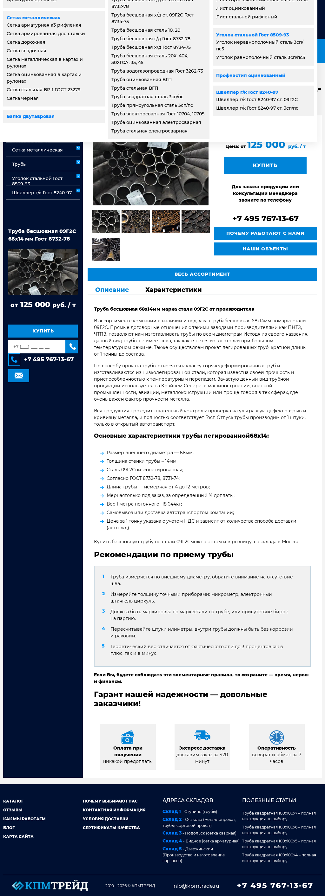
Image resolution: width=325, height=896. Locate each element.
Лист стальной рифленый (246, 17)
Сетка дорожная (26, 42)
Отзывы (13, 810)
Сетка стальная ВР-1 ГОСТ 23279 (44, 90)
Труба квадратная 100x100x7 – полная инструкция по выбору (279, 816)
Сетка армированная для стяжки (46, 33)
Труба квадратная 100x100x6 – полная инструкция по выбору (279, 830)
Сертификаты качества (111, 827)
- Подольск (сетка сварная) (199, 833)
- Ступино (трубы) (189, 811)
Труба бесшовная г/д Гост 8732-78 (150, 39)
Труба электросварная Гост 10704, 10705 (157, 114)
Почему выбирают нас (110, 801)
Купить (43, 331)
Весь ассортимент (202, 274)
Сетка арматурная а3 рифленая (44, 25)
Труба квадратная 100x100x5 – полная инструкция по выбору (279, 844)
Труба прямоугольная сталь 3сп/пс (152, 105)
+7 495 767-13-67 (49, 359)
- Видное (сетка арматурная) (201, 841)
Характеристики (173, 289)
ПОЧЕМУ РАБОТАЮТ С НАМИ (265, 233)
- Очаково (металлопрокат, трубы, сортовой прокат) (199, 822)
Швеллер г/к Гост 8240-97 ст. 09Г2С (257, 99)
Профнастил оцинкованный (250, 75)
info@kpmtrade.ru (195, 886)
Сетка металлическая (34, 18)
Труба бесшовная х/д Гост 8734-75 (151, 47)
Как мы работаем (24, 818)
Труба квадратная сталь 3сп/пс (147, 97)
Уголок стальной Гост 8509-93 (252, 35)
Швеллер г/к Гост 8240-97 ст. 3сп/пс (257, 108)
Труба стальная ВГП (134, 88)
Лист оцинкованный (240, 8)
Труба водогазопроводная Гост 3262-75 (157, 71)
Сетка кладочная (26, 51)
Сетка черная (23, 98)
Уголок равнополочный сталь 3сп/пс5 (260, 57)
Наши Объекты (265, 249)
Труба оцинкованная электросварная (156, 122)
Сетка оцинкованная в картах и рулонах (44, 78)
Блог (9, 827)
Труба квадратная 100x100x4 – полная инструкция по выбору (279, 858)
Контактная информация (114, 810)
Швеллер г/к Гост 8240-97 (247, 92)
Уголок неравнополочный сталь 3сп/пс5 (259, 45)
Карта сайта (18, 836)
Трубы (19, 164)
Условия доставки (106, 818)
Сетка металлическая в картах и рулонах (45, 62)
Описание (112, 289)
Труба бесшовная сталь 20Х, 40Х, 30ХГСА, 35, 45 (149, 59)
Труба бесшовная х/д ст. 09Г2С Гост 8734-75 (152, 18)
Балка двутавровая (31, 116)
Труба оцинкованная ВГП (141, 79)
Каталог (13, 801)
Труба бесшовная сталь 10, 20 (145, 30)
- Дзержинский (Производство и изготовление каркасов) (193, 854)
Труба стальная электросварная (149, 131)
